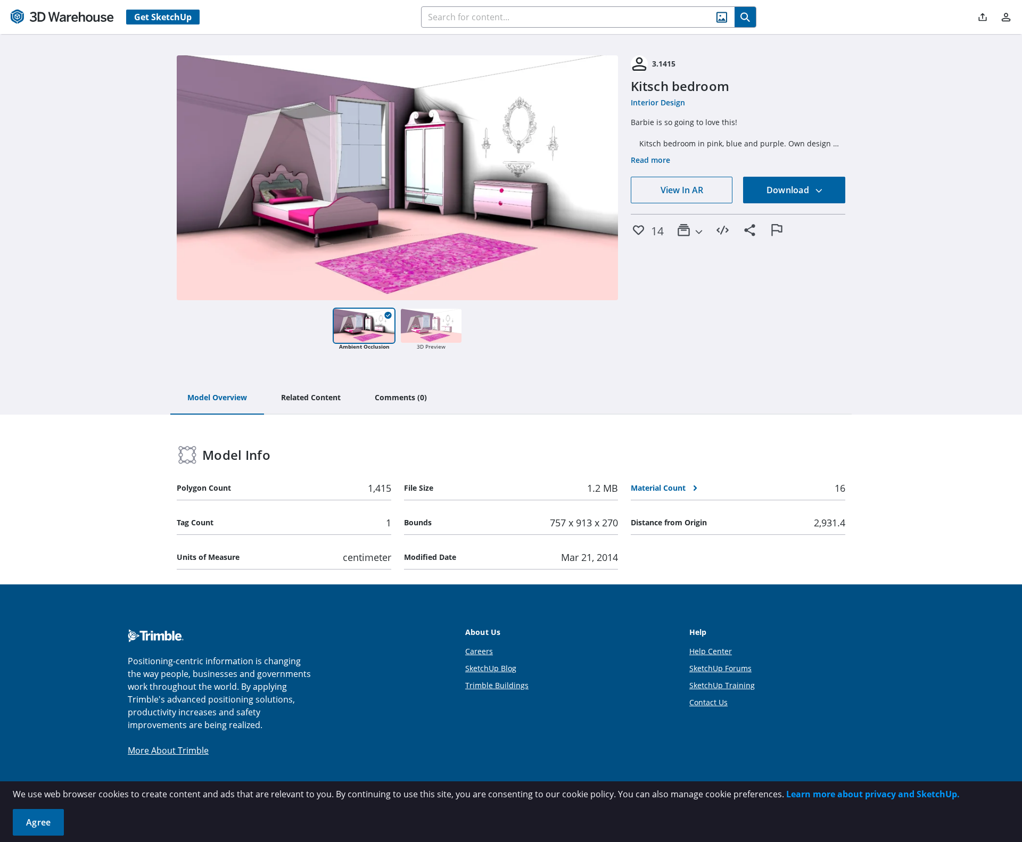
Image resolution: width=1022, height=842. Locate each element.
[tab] (217, 398)
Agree (38, 822)
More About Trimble (168, 750)
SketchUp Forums (720, 668)
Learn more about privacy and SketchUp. (873, 794)
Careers (479, 651)
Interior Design (658, 102)
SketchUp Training (722, 685)
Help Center (710, 651)
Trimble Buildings (497, 685)
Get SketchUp (163, 17)
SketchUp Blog (490, 668)
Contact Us (708, 702)
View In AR (682, 190)
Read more (650, 160)
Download (789, 190)
